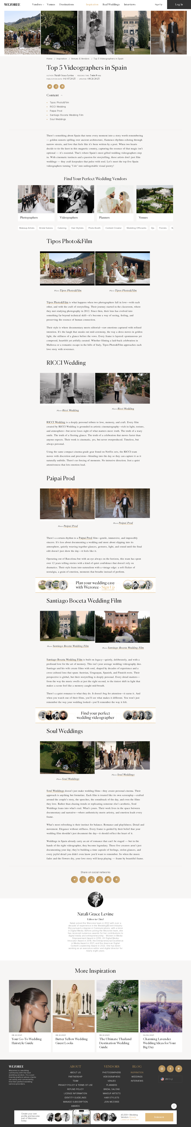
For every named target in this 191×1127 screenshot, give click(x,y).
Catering (62, 228)
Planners (104, 217)
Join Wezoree (111, 1102)
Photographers (29, 217)
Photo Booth (94, 228)
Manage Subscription (75, 1102)
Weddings (137, 1076)
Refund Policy (75, 1089)
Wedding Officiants (136, 228)
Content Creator (113, 228)
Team (75, 1081)
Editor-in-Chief (95, 919)
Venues (51, 4)
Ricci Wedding (70, 410)
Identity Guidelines (75, 1097)
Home (50, 59)
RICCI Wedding (58, 106)
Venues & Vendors (80, 59)
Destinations (66, 4)
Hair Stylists (77, 228)
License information (75, 1093)
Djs (152, 228)
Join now (159, 1117)
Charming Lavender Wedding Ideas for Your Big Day (159, 1043)
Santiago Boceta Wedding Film (66, 115)
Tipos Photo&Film (59, 102)
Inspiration (92, 4)
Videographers (69, 217)
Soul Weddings (58, 119)
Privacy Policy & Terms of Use (75, 1085)
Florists (163, 228)
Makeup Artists (26, 228)
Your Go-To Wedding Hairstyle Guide (27, 1041)
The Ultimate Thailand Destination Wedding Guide (115, 1043)
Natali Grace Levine (64, 75)
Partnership (75, 1076)
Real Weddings (111, 4)
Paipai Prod (56, 110)
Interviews (130, 4)
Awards (75, 1106)
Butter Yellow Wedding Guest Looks (72, 1041)
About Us (75, 1072)
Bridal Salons (46, 228)
